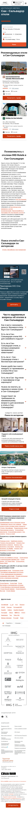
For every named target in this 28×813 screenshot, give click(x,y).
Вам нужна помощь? (6, 735)
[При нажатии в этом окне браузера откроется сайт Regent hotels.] (20, 639)
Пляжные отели (5, 541)
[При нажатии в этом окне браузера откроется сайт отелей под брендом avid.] (20, 686)
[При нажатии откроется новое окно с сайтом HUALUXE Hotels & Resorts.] (8, 666)
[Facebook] (3, 716)
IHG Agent (17, 732)
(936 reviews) (15, 129)
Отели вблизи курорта (15, 532)
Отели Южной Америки (7, 589)
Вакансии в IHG (5, 726)
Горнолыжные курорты (7, 530)
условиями (10, 794)
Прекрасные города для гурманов (10, 524)
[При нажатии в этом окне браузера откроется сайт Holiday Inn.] (20, 679)
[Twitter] (6, 716)
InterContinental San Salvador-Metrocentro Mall (15, 77)
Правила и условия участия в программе (20, 745)
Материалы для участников (19, 741)
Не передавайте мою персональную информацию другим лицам (20, 752)
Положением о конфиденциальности (12, 798)
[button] (25, 3)
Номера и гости (7, 37)
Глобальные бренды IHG (6, 729)
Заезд (4, 32)
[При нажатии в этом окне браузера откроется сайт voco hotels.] (8, 659)
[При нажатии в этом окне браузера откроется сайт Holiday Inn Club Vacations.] (8, 699)
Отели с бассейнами (6, 528)
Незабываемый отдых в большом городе (12, 522)
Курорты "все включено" (7, 543)
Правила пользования (20, 748)
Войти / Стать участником (18, 3)
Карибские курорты (16, 541)
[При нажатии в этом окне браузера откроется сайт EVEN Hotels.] (20, 672)
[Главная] (3, 623)
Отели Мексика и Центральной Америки (12, 587)
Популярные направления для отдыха (11, 572)
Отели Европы (4, 583)
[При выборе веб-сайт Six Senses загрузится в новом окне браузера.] (8, 639)
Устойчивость (4, 741)
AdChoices (4, 747)
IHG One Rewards (21, 199)
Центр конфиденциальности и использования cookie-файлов (7, 751)
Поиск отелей (18, 726)
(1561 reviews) (15, 88)
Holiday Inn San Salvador (14, 118)
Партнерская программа (4, 732)
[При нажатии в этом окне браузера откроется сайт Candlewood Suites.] (20, 699)
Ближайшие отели (5, 570)
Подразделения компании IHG (5, 744)
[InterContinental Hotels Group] (5, 3)
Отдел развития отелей (21, 728)
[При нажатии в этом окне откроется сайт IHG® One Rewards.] (14, 705)
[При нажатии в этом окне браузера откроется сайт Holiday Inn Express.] (8, 679)
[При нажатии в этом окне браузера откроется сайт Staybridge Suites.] (20, 692)
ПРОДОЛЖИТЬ (13, 805)
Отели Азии (13, 583)
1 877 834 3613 (6, 769)
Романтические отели (20, 528)
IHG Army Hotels (19, 737)
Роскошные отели (17, 570)
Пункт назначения (8, 27)
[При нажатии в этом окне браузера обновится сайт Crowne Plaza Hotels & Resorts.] (20, 666)
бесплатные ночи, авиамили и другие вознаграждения (11, 209)
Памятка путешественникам (6, 738)
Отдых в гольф (10, 534)
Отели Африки (10, 591)
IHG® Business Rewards (21, 735)
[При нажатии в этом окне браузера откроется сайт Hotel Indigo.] (20, 652)
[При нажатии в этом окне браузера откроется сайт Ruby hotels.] (20, 659)
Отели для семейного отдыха (9, 557)
